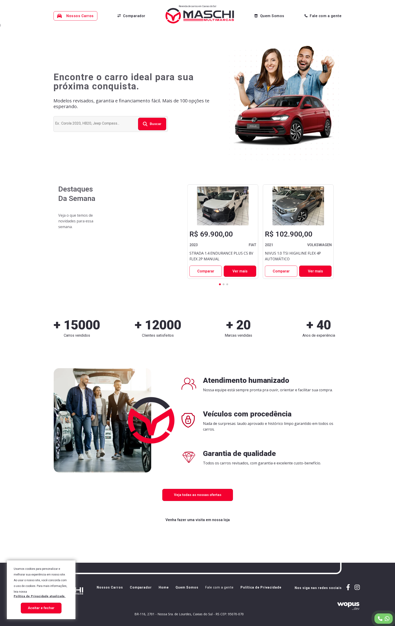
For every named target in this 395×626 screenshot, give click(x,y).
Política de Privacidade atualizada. (40, 596)
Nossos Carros (110, 587)
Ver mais (240, 271)
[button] (220, 284)
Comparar (205, 271)
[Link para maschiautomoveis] (357, 588)
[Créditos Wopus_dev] (327, 606)
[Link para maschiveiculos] (348, 588)
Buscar (155, 124)
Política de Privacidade (260, 587)
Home (164, 587)
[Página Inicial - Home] (199, 16)
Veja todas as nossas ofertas (197, 495)
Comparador (141, 587)
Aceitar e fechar (41, 608)
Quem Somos (187, 587)
